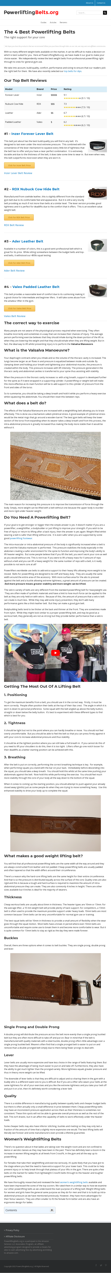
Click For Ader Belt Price (19, 263)
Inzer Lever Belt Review (18, 173)
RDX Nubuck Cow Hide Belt (35, 189)
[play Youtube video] (55, 653)
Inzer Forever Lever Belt (32, 134)
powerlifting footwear (21, 538)
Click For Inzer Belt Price (19, 165)
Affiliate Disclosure (15, 1236)
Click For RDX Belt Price (19, 217)
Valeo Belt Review (14, 316)
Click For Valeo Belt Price (19, 308)
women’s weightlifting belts (74, 1182)
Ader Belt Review (14, 270)
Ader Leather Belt (27, 241)
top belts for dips (72, 71)
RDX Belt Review (14, 225)
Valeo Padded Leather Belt (35, 287)
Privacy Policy (12, 1230)
